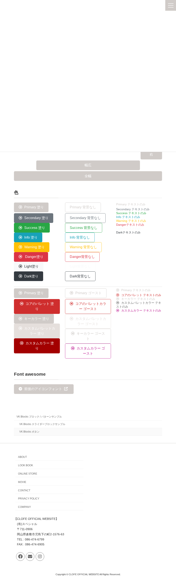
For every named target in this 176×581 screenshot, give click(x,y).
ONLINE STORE (27, 473)
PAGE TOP (168, 558)
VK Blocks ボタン (29, 431)
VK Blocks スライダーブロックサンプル (42, 423)
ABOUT (22, 456)
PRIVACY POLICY (28, 498)
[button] (151, 154)
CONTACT (24, 490)
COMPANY (24, 506)
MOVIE (22, 482)
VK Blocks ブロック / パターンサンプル (39, 416)
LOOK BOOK (25, 465)
